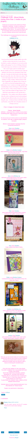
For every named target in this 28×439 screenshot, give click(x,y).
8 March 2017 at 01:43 (13, 402)
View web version (14, 435)
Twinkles (17, 128)
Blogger (16, 437)
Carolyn (9, 309)
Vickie (8, 150)
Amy (10, 245)
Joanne (10, 335)
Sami (10, 128)
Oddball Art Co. (14, 38)
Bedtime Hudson (17, 150)
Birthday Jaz (17, 176)
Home (14, 432)
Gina (9, 176)
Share (3, 394)
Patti (10, 211)
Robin (8, 277)
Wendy (6, 402)
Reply (5, 407)
